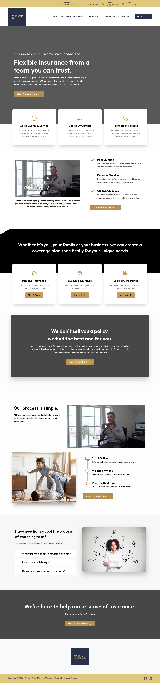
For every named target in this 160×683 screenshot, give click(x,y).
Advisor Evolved (70, 678)
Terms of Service (45, 678)
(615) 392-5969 (113, 5)
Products (93, 17)
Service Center (111, 17)
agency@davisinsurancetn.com (140, 5)
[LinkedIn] (150, 678)
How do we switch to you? (37, 562)
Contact (126, 17)
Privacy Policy (31, 678)
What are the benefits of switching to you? (46, 553)
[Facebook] (145, 678)
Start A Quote (143, 17)
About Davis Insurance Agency (68, 17)
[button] (34, 295)
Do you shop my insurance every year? (44, 571)
